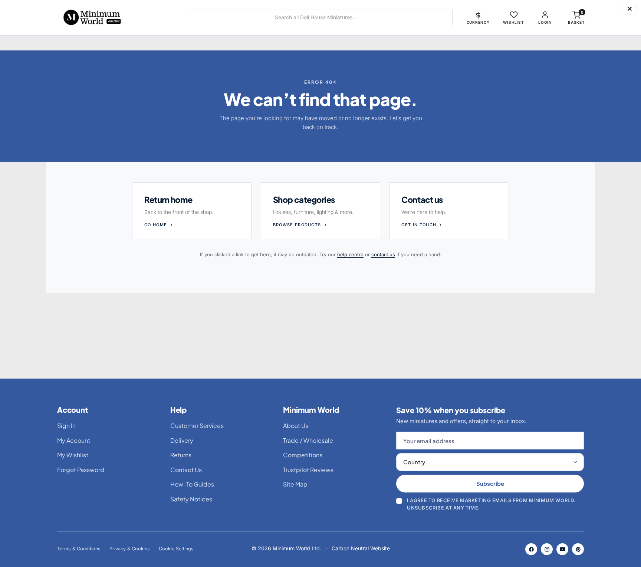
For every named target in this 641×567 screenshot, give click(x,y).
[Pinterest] (578, 549)
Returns (180, 455)
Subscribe (490, 483)
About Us (295, 425)
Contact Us (186, 470)
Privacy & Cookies (129, 548)
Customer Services (197, 425)
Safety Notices (191, 499)
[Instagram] (547, 549)
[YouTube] (562, 549)
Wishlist (513, 22)
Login (545, 22)
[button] (478, 17)
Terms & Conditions (79, 548)
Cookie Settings (176, 548)
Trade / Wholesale (308, 440)
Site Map (295, 484)
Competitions (302, 455)
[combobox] (321, 17)
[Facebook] (531, 549)
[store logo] (114, 17)
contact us (383, 254)
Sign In (66, 425)
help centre (350, 254)
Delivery (181, 440)
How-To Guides (192, 484)
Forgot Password (80, 470)
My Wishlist (72, 455)
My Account (73, 440)
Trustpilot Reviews (308, 470)
